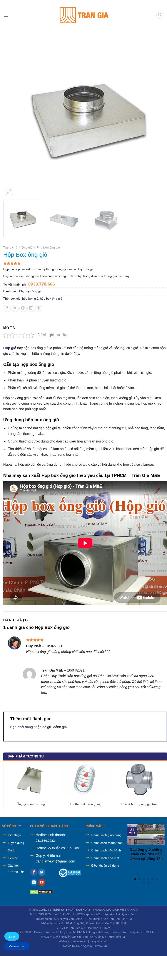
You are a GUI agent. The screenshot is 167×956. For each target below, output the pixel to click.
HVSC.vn (101, 946)
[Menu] (5, 15)
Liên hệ (13, 858)
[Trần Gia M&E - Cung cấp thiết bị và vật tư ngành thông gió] (83, 15)
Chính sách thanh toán (107, 843)
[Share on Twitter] (15, 308)
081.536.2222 (45, 840)
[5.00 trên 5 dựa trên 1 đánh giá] (85, 263)
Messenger (16, 946)
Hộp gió (10, 348)
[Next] (158, 116)
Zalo (11, 936)
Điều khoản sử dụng (105, 865)
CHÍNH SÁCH (95, 826)
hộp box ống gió (51, 298)
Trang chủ (10, 247)
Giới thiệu (14, 835)
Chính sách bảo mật (105, 858)
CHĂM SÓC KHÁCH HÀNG (49, 826)
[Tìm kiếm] (159, 15)
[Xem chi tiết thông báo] (70, 872)
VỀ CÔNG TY (11, 826)
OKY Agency (84, 946)
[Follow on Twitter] (41, 872)
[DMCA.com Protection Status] (41, 891)
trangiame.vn (79, 941)
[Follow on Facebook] (33, 872)
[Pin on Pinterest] (23, 308)
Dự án (12, 850)
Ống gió (27, 247)
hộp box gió (30, 298)
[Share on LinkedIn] (30, 308)
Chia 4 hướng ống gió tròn (139, 804)
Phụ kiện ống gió (48, 247)
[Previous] (12, 116)
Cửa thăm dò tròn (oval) (85, 804)
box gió (15, 298)
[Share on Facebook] (7, 308)
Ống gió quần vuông (31, 804)
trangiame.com (99, 941)
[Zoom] (9, 192)
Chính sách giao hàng (106, 835)
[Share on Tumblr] (38, 308)
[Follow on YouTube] (41, 882)
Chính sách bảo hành (106, 850)
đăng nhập (33, 727)
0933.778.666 (70, 848)
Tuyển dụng (16, 843)
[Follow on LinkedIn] (33, 882)
